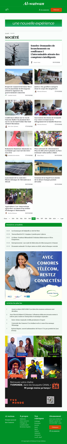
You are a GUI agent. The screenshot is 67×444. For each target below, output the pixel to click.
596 (38, 218)
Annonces (37, 435)
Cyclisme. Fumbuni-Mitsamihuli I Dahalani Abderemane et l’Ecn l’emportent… (32, 238)
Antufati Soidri (12, 95)
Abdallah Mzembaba (13, 155)
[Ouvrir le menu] (6, 10)
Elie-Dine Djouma (13, 126)
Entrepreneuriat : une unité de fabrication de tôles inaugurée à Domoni (35, 243)
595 (33, 218)
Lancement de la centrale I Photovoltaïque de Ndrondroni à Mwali (18, 180)
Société (36, 425)
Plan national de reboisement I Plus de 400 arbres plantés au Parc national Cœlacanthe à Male (48, 151)
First (5, 218)
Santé (36, 427)
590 (13, 218)
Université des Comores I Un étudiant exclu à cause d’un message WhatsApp (33, 324)
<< (9, 218)
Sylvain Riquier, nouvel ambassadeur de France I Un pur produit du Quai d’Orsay (35, 329)
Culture (36, 431)
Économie (37, 423)
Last (62, 218)
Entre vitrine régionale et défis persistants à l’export (28, 320)
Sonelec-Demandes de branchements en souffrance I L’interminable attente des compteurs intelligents (45, 51)
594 (29, 218)
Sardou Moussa (12, 213)
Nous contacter (24, 421)
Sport (36, 429)
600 (54, 218)
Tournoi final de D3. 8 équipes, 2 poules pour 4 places (29, 234)
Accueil (7, 33)
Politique (37, 421)
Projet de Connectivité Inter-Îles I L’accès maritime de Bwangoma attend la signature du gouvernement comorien (18, 90)
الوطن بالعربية (38, 437)
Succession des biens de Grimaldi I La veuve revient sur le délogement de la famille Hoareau (47, 120)
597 (42, 218)
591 (17, 218)
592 (21, 218)
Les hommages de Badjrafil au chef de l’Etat (26, 231)
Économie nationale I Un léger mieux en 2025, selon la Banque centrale (35, 246)
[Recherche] (8, 9)
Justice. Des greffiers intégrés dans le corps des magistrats (46, 88)
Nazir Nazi (37, 62)
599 (50, 218)
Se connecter (45, 10)
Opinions (37, 433)
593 (25, 218)
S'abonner (56, 9)
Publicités (23, 419)
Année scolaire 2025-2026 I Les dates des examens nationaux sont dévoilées (33, 310)
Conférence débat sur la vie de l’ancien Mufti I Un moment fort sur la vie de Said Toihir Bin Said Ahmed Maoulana (18, 121)
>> (58, 218)
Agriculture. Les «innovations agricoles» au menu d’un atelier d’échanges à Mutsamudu (17, 208)
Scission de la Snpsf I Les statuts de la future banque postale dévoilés (47, 180)
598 (46, 218)
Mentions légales (25, 427)
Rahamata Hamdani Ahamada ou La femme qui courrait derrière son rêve (18, 151)
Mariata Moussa (42, 91)
